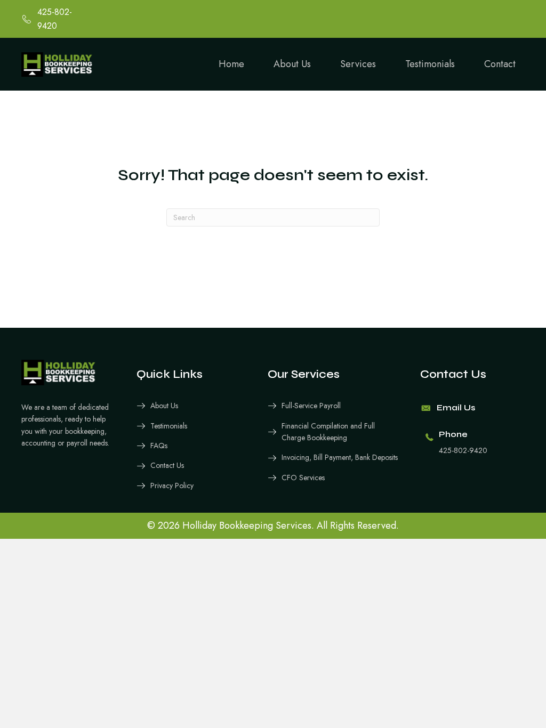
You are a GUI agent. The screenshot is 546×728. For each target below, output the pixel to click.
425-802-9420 (463, 450)
